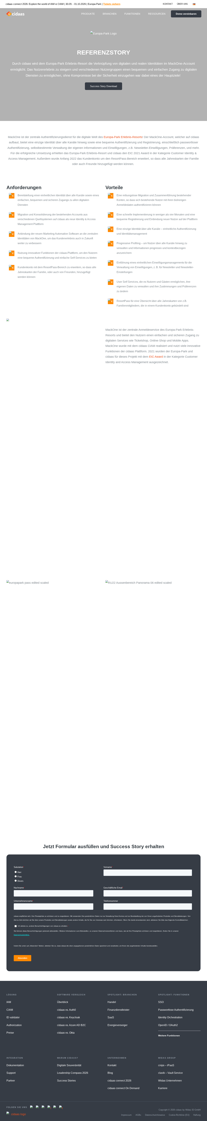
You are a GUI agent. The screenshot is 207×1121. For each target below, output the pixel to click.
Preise (10, 1032)
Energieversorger (117, 1025)
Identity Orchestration (170, 1017)
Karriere (162, 1088)
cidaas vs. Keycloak (68, 1017)
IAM (8, 1002)
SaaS (111, 1017)
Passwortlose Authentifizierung (176, 1009)
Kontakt (112, 1065)
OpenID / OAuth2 (168, 1025)
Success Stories (66, 1080)
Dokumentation (15, 1065)
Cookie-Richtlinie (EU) (179, 1115)
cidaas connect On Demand (123, 1088)
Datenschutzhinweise (155, 1115)
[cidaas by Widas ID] (15, 13)
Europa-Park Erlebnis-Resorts (123, 137)
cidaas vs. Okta (66, 1032)
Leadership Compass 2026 (72, 1072)
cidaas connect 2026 (119, 1080)
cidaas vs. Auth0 (66, 1009)
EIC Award (156, 356)
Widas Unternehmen (170, 1080)
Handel (112, 1002)
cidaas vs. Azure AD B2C (71, 1025)
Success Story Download (103, 86)
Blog (110, 1072)
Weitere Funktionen (169, 1035)
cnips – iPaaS (166, 1065)
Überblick (62, 1002)
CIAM (9, 1009)
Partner (10, 1080)
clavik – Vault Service (170, 1072)
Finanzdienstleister (118, 1009)
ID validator (13, 1017)
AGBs (138, 1115)
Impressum (126, 1115)
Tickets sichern (111, 4)
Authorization (14, 1025)
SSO (161, 1002)
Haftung (197, 1115)
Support (11, 1072)
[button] (196, 4)
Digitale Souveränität (69, 1065)
